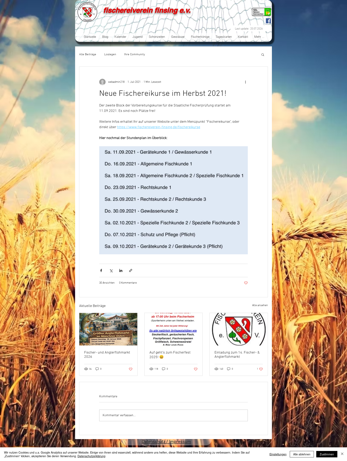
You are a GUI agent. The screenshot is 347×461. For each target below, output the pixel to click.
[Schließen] (342, 454)
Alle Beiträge (87, 54)
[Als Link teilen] (131, 270)
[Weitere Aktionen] (245, 82)
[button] (263, 54)
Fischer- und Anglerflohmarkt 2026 (107, 355)
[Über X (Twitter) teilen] (111, 270)
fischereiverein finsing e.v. (147, 10)
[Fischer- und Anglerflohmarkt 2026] (108, 329)
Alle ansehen (260, 305)
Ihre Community (134, 54)
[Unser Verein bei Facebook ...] (268, 20)
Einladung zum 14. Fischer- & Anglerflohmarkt (237, 355)
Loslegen (110, 54)
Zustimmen (327, 454)
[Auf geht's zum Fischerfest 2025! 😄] (174, 329)
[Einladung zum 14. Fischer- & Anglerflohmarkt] (239, 329)
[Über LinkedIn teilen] (121, 270)
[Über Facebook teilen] (101, 270)
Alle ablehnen (301, 454)
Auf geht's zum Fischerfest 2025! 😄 (170, 355)
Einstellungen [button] (278, 454)
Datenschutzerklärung (91, 456)
